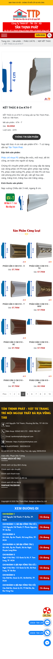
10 (50, 396)
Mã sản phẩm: (9, 125)
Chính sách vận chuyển (10, 472)
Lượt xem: (7, 132)
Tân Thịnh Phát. (15, 150)
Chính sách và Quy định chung (13, 467)
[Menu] (4, 35)
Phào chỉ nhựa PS (9, 160)
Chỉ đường (44, 519)
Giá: (4, 129)
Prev (5, 396)
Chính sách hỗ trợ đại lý (11, 485)
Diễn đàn (40, 35)
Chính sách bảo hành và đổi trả (14, 480)
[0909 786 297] (47, 622)
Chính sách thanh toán (10, 476)
